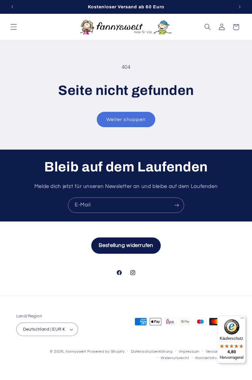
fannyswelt (76, 351)
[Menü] (242, 319)
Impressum (189, 351)
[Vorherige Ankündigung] (12, 7)
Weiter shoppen (126, 119)
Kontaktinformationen (215, 358)
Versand (213, 351)
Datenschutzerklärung (152, 351)
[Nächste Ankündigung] (239, 7)
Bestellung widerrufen (126, 245)
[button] (13, 27)
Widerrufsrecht (175, 358)
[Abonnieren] (177, 205)
